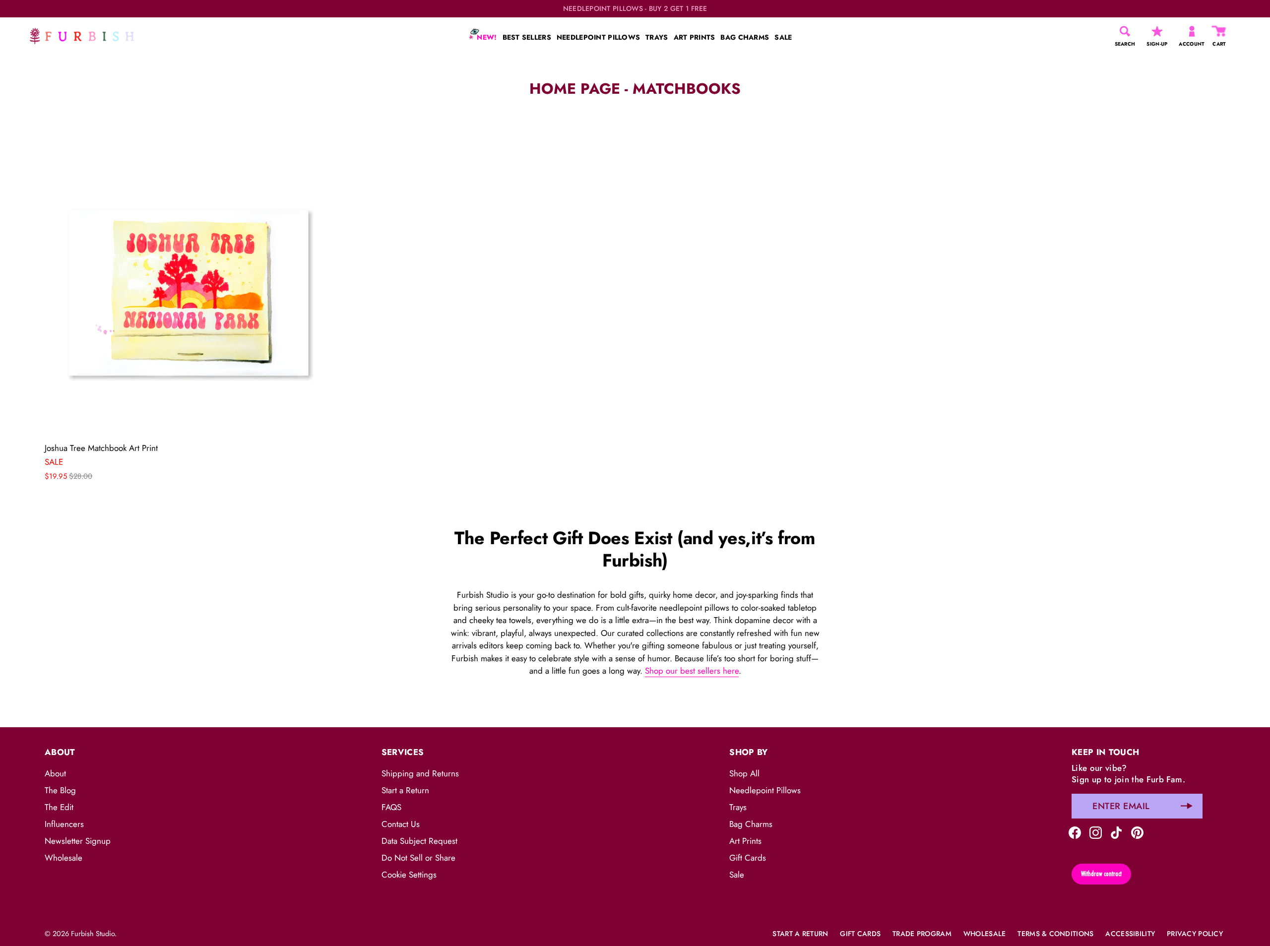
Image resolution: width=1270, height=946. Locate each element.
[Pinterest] (1137, 832)
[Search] (1125, 31)
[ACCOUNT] (1192, 31)
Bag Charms (750, 824)
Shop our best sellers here (692, 671)
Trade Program (922, 934)
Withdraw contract (1101, 874)
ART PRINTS (694, 37)
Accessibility (1130, 934)
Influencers (64, 824)
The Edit (59, 807)
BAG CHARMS (744, 37)
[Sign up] (1187, 806)
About (55, 773)
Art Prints (745, 841)
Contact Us (400, 824)
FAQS (391, 807)
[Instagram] (1095, 832)
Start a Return (405, 790)
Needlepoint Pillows (765, 790)
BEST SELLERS (527, 37)
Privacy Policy (1195, 934)
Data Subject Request (419, 841)
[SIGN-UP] (1157, 31)
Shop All (744, 773)
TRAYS (656, 37)
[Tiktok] (1116, 832)
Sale (736, 875)
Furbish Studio (93, 934)
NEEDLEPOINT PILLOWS (598, 37)
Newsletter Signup (78, 841)
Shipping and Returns (420, 773)
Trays (738, 807)
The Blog (60, 790)
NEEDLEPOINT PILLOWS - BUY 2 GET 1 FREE (635, 8)
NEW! (486, 37)
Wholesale (63, 858)
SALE (783, 37)
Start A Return (800, 934)
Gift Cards (747, 858)
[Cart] (1219, 31)
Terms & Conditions (1055, 934)
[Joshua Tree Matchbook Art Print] (188, 293)
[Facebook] (1075, 832)
